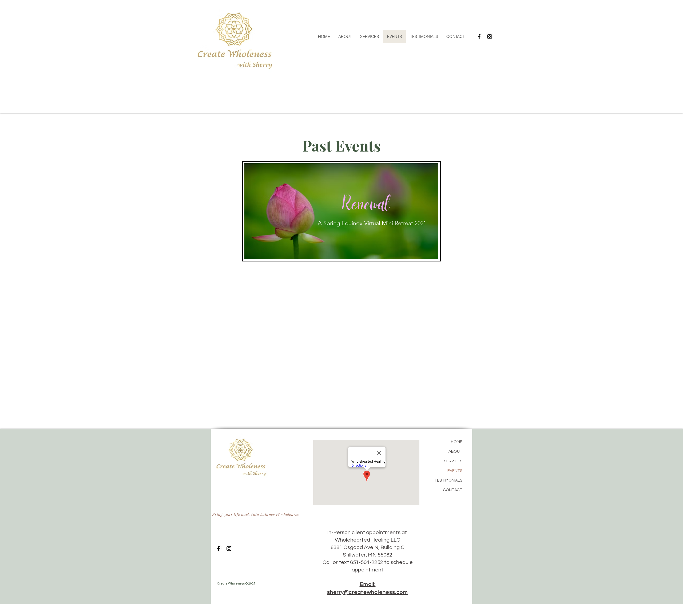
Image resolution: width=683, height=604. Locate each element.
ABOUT (455, 452)
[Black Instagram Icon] (489, 36)
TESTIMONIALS (448, 480)
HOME (456, 442)
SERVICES (453, 461)
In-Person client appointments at (367, 532)
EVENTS (454, 471)
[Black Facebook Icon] (479, 36)
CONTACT (452, 490)
